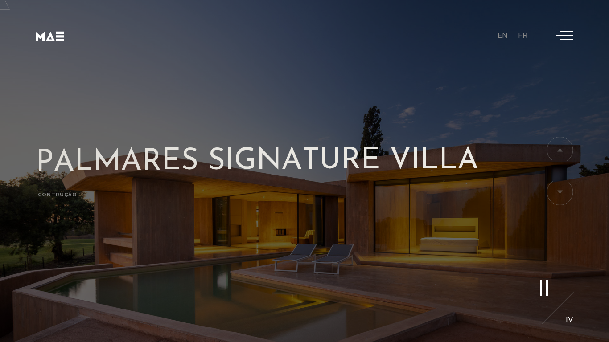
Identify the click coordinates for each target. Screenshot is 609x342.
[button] (560, 150)
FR (522, 35)
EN (502, 35)
